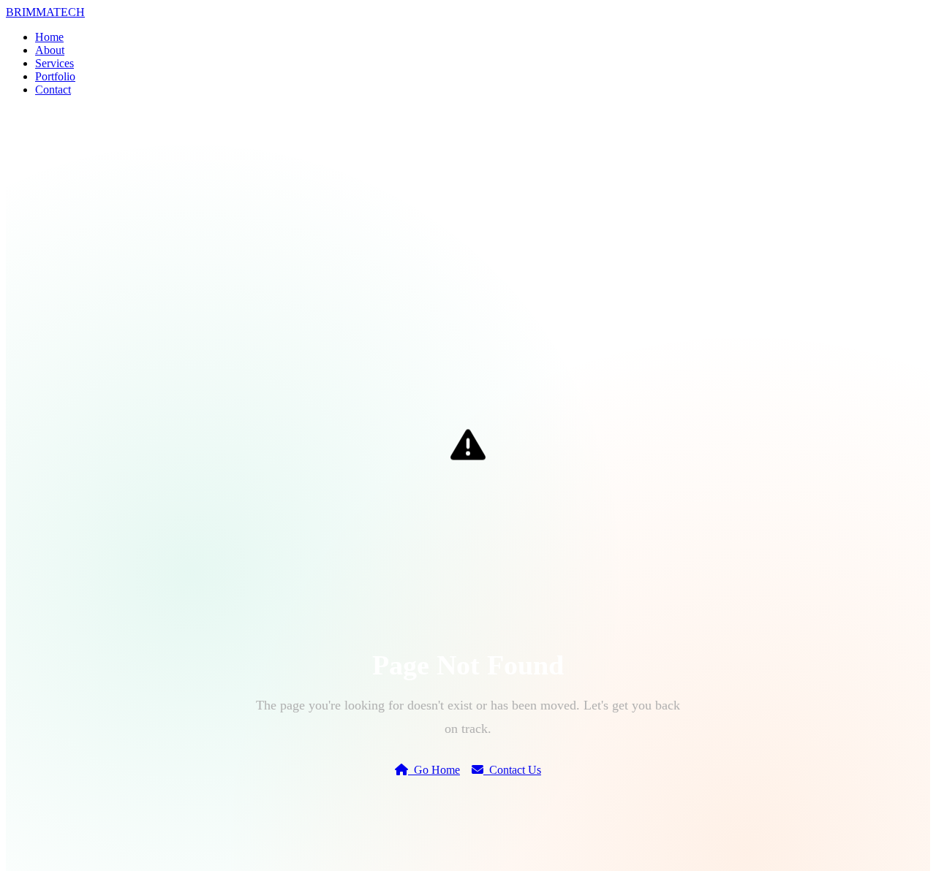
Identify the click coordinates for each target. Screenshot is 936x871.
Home (49, 37)
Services (54, 63)
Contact (53, 89)
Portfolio (55, 76)
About (49, 50)
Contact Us (512, 770)
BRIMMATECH (45, 12)
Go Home (434, 770)
